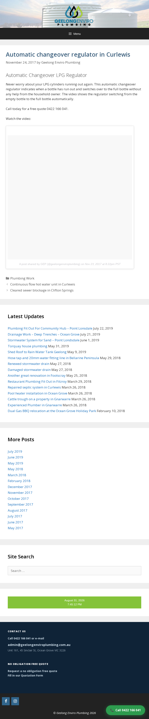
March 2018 (17, 475)
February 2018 (19, 481)
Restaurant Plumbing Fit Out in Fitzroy (37, 381)
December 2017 (20, 487)
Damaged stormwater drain (29, 369)
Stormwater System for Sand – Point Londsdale (44, 340)
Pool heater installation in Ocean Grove (37, 393)
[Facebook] (6, 701)
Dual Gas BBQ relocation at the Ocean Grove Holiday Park (52, 411)
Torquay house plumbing (27, 346)
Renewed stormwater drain (28, 363)
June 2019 (15, 457)
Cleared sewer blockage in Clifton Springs (42, 290)
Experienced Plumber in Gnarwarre (35, 405)
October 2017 (18, 498)
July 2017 (15, 516)
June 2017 (15, 522)
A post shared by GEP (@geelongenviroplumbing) (49, 264)
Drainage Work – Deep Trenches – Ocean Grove (44, 334)
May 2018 (15, 469)
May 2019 (15, 463)
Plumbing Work (22, 278)
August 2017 (17, 510)
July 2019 (15, 451)
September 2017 (20, 504)
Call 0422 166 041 (125, 710)
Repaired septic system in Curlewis (34, 387)
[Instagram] (15, 701)
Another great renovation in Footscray (37, 375)
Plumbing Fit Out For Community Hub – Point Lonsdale (50, 328)
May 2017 (15, 528)
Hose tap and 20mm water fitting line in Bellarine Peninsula (53, 358)
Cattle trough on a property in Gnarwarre (39, 399)
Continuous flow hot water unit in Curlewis (42, 284)
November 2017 (20, 492)
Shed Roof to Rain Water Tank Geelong (37, 352)
